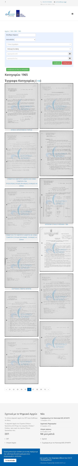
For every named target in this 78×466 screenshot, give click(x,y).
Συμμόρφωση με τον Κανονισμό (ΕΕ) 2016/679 (56, 443)
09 (41, 389)
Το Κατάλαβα (10, 460)
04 (21, 389)
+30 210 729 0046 (47, 2)
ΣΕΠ (7, 439)
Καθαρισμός (67, 63)
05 (25, 389)
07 (33, 389)
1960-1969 (13, 31)
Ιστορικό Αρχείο (11, 443)
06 (29, 389)
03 (17, 389)
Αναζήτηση (57, 63)
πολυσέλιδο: (10, 39)
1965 (19, 31)
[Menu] (72, 12)
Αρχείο (7, 31)
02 (13, 389)
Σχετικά (44, 439)
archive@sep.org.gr (61, 2)
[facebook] (5, 2)
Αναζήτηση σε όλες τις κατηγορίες (17, 69)
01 (10, 389)
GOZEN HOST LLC (60, 463)
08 (37, 389)
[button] (39, 44)
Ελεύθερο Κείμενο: (12, 35)
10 (45, 389)
